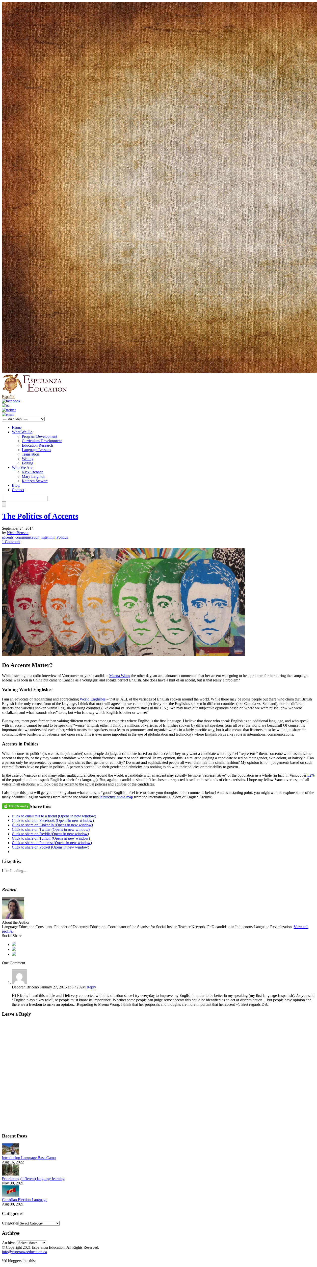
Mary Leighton (33, 476)
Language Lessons (36, 450)
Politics (62, 537)
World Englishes (93, 699)
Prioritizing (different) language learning (33, 1179)
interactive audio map (116, 797)
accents (7, 537)
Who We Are (22, 467)
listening (47, 537)
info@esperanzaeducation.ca (24, 1252)
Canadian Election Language (24, 1200)
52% (311, 775)
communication (27, 537)
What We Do (22, 432)
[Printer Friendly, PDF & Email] (16, 806)
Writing (27, 459)
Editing (27, 463)
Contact (18, 490)
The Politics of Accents (40, 516)
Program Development (39, 436)
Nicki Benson (32, 472)
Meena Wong (119, 676)
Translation (30, 454)
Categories (10, 1223)
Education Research (37, 445)
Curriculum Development (42, 441)
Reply (91, 987)
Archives (9, 1243)
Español (8, 396)
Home (17, 427)
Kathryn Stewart (35, 481)
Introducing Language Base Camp (29, 1158)
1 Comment (11, 542)
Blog (16, 485)
